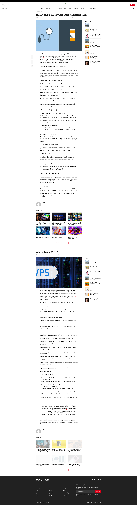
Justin (40, 254)
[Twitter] (32, 58)
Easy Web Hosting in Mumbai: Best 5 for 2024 (42, 465)
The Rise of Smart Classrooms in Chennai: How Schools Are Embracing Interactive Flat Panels (43, 451)
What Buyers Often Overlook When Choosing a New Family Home (95, 24)
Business (82, 8)
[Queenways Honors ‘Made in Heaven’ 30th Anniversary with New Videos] (87, 63)
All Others (63, 17)
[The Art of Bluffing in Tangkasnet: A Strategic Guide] (59, 35)
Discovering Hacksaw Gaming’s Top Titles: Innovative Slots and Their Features (75, 223)
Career (60, 8)
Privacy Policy (96, 494)
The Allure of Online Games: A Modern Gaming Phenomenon (42, 237)
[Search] (133, 8)
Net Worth (76, 8)
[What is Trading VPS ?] (59, 272)
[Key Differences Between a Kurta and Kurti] (87, 57)
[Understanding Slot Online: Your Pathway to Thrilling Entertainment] (75, 230)
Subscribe (132, 4)
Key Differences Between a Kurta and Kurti (95, 57)
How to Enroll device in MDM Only (58, 465)
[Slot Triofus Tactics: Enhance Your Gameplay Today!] (59, 230)
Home (42, 8)
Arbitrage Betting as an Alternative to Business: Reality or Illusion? (43, 223)
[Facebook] (32, 56)
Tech (86, 8)
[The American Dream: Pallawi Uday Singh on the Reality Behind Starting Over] (87, 36)
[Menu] (134, 8)
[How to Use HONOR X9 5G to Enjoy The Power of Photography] (75, 459)
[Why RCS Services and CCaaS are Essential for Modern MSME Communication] (87, 52)
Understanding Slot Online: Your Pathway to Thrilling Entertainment (75, 237)
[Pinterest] (32, 63)
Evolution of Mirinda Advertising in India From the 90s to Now (95, 46)
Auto (65, 8)
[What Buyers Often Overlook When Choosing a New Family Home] (87, 25)
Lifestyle (54, 8)
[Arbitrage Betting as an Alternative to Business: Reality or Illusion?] (43, 217)
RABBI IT (40, 17)
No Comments (69, 17)
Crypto (90, 8)
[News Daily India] (68, 4)
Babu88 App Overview (11, 1)
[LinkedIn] (32, 61)
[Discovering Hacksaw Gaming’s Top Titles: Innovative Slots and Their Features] (75, 217)
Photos (94, 8)
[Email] (32, 66)
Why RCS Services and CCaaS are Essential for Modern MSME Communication (95, 51)
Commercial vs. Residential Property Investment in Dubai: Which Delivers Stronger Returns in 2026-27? (95, 41)
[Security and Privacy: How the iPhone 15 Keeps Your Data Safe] (59, 444)
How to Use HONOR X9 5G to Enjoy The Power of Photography (75, 465)
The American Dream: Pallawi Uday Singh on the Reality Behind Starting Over (95, 35)
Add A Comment (59, 242)
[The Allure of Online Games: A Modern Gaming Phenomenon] (43, 230)
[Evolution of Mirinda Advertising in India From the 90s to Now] (87, 46)
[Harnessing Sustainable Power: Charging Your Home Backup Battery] (75, 444)
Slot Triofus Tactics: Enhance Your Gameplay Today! (58, 237)
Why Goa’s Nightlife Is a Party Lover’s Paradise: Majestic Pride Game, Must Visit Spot (59, 223)
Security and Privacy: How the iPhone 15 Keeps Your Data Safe (59, 450)
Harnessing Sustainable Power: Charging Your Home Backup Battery (74, 450)
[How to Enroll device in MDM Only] (59, 459)
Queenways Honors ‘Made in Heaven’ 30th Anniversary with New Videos (95, 62)
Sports (70, 8)
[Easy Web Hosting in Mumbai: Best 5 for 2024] (43, 459)
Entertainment (47, 8)
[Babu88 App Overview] (87, 30)
